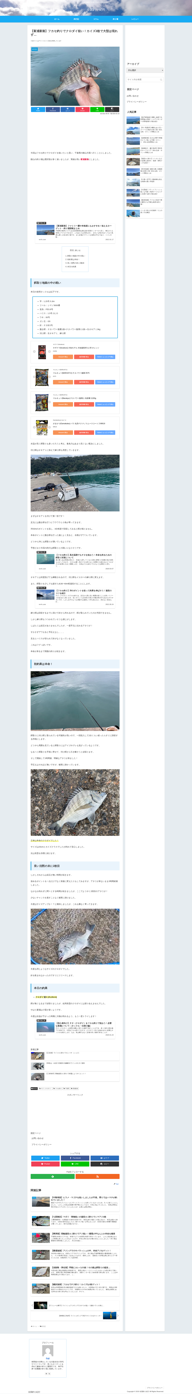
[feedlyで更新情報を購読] (53, 1176)
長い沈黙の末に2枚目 (75, 263)
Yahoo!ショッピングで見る (105, 357)
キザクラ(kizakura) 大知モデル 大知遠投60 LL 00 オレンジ (76, 348)
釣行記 (35, 1088)
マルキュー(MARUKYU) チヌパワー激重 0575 (71, 373)
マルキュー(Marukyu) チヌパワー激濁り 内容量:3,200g (74, 398)
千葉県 (67, 1088)
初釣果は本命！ (73, 259)
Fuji (48, 1358)
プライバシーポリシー (42, 1144)
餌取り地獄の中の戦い (76, 256)
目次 (72, 250)
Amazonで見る (63, 357)
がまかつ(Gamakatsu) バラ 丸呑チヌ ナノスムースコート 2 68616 (79, 423)
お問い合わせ (38, 1138)
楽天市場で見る (84, 357)
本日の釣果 (71, 267)
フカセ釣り (58, 1088)
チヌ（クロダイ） (46, 1088)
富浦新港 (75, 1088)
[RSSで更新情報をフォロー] (98, 1176)
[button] (161, 79)
